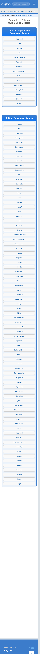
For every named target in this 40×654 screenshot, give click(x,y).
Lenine (19, 262)
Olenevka (19, 345)
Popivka (19, 382)
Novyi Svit (19, 331)
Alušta (19, 76)
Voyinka (19, 465)
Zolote (19, 479)
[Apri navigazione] (34, 4)
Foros (19, 193)
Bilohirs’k (19, 99)
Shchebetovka (19, 410)
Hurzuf (19, 207)
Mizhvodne (19, 285)
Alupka (19, 124)
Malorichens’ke (19, 271)
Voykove (19, 470)
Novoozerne (19, 322)
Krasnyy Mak (19, 244)
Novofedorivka (19, 318)
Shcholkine (19, 414)
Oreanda (19, 354)
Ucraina (28, 11)
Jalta (19, 53)
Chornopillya (19, 170)
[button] (21, 4)
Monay (19, 290)
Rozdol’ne (19, 396)
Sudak (19, 103)
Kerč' (19, 43)
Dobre (19, 175)
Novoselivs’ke (19, 327)
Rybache (19, 401)
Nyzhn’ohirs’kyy (19, 57)
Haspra (19, 202)
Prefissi (29, 15)
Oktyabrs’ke (19, 341)
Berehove (19, 152)
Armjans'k (19, 94)
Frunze (19, 198)
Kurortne (19, 248)
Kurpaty (19, 253)
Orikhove (19, 359)
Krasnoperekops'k (19, 71)
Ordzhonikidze (19, 350)
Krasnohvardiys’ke (19, 235)
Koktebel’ (19, 225)
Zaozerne (19, 474)
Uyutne (19, 461)
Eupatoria (19, 48)
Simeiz (19, 428)
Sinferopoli (19, 39)
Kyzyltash (19, 258)
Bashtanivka (19, 147)
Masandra (19, 276)
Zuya (19, 484)
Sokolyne (19, 437)
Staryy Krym (19, 447)
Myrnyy (19, 304)
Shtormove (19, 424)
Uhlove (19, 456)
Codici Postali (21, 15)
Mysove (19, 308)
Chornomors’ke (19, 165)
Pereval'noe (19, 368)
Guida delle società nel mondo (12, 11)
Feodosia (19, 62)
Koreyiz (19, 230)
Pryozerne (19, 387)
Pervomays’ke (19, 373)
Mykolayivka (19, 299)
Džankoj (19, 67)
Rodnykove (19, 391)
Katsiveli (19, 216)
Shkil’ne (19, 419)
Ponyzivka (19, 377)
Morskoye (19, 294)
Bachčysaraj (19, 90)
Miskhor (19, 80)
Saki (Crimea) (19, 85)
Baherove (19, 142)
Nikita (19, 313)
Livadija (19, 267)
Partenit (19, 364)
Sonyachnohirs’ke (19, 442)
